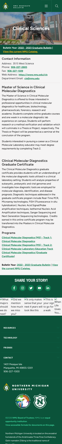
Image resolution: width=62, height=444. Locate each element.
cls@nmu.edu (31, 78)
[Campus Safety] (40, 401)
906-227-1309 (15, 70)
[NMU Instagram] (23, 288)
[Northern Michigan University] (5, 6)
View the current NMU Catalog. (20, 51)
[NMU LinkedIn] (48, 288)
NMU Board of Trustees (23, 418)
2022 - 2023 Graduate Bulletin (35, 47)
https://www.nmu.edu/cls (33, 74)
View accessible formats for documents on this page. (30, 425)
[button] (57, 6)
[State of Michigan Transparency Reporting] (23, 401)
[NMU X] (31, 288)
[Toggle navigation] (46, 6)
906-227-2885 (19, 67)
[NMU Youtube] (39, 288)
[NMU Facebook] (14, 288)
